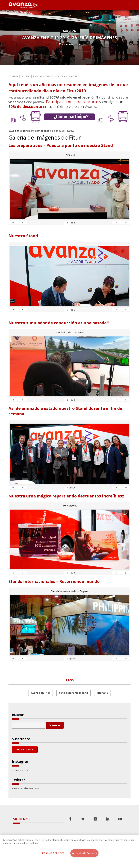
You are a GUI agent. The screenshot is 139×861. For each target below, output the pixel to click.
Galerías (69, 31)
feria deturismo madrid (73, 692)
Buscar (55, 725)
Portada (13, 76)
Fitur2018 (102, 692)
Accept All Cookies (84, 853)
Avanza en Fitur (40, 692)
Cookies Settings (53, 853)
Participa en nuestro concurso (72, 101)
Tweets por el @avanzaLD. (25, 788)
